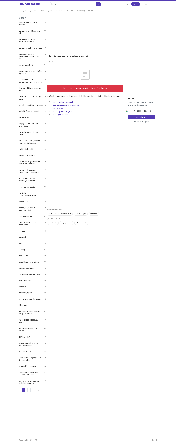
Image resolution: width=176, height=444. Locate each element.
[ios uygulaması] (92, 10)
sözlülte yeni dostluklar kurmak (60, 214)
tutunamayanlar (81, 223)
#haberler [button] (69, 10)
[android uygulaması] (88, 10)
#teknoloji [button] (81, 10)
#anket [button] (59, 10)
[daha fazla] (146, 4)
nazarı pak (94, 214)
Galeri (50, 10)
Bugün (23, 10)
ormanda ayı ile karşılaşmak (61, 111)
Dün (42, 10)
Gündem (33, 10)
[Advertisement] (102, 32)
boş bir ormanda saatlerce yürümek (65, 105)
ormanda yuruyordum (59, 114)
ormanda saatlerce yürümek (62, 102)
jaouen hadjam (80, 214)
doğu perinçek (66, 223)
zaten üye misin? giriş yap (141, 122)
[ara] (99, 4)
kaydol (135, 4)
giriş (127, 4)
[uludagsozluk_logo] (30, 4)
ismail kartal (53, 223)
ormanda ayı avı (57, 108)
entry (51, 61)
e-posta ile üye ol (141, 117)
